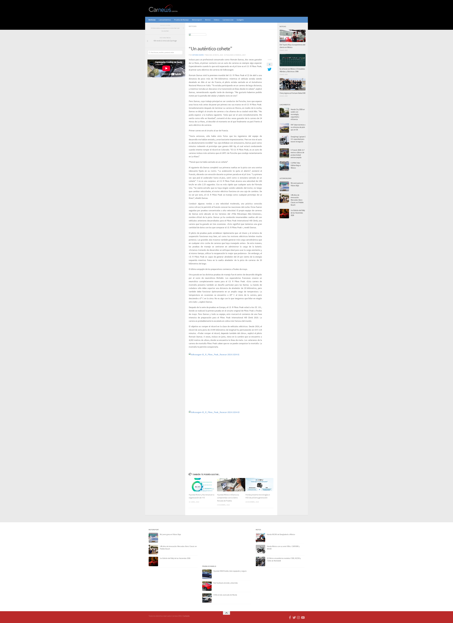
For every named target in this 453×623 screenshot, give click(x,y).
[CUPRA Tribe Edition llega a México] (284, 166)
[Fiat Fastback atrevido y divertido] (207, 586)
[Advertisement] (165, 118)
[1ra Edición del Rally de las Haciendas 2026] (284, 213)
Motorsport (197, 20)
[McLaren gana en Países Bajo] (284, 186)
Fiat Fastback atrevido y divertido (225, 583)
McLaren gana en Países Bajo (170, 534)
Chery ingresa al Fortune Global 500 (292, 93)
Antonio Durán (198, 55)
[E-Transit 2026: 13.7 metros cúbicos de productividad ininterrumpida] (284, 153)
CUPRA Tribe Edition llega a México (296, 165)
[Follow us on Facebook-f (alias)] (290, 617)
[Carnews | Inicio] (163, 8)
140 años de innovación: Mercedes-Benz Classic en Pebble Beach (297, 200)
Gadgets (240, 20)
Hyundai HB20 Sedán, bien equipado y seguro (230, 571)
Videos (216, 20)
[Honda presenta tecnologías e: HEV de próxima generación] (259, 484)
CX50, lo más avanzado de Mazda (225, 595)
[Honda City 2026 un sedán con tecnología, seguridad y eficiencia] (284, 112)
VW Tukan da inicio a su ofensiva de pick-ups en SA (298, 127)
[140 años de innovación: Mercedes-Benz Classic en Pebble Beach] (284, 198)
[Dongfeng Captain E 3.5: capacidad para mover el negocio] (284, 140)
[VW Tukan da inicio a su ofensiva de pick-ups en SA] (284, 128)
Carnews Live (228, 20)
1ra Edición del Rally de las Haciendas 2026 (298, 212)
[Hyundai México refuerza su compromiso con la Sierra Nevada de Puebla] (231, 484)
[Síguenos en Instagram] (298, 617)
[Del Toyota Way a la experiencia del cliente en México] (293, 36)
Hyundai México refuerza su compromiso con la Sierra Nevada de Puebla (228, 497)
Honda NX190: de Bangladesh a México (281, 534)
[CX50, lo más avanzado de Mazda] (207, 598)
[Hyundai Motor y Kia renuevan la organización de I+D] (203, 484)
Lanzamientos (165, 20)
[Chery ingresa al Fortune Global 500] (293, 84)
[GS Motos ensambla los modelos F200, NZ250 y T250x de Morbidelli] (260, 561)
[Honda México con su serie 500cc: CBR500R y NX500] (260, 549)
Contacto (186, 616)
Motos (207, 20)
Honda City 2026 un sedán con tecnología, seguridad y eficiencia (298, 114)
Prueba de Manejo (181, 20)
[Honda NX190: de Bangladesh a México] (260, 537)
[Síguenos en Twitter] (294, 617)
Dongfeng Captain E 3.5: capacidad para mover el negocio (298, 139)
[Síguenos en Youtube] (302, 617)
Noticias (152, 20)
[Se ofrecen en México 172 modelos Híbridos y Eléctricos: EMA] (293, 60)
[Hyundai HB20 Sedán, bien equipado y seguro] (207, 574)
